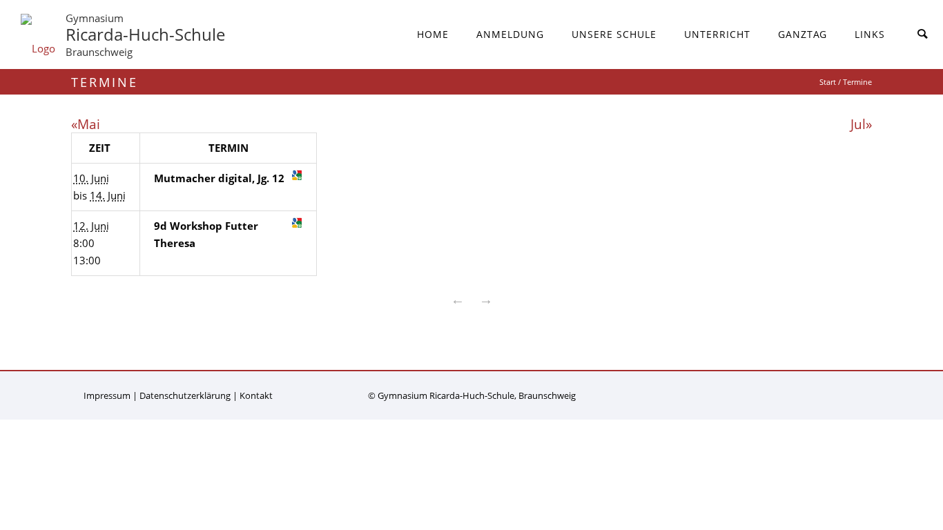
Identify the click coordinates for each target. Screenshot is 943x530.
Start (827, 82)
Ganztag (802, 34)
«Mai (85, 123)
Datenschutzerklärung (185, 395)
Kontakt (256, 395)
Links (870, 34)
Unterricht (717, 34)
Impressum (107, 395)
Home (433, 34)
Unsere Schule (614, 34)
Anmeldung (510, 34)
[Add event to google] (296, 175)
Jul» (861, 123)
